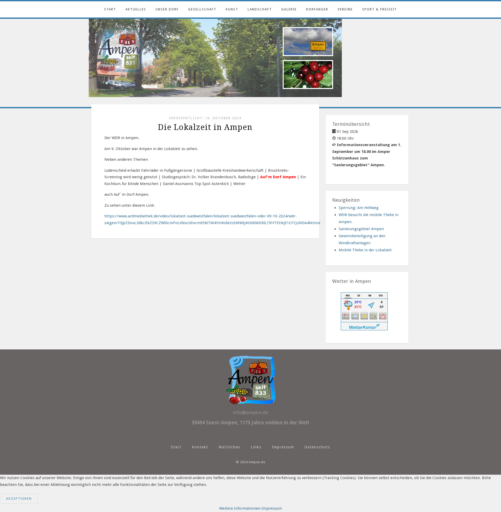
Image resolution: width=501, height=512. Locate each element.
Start (110, 9)
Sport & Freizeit (379, 9)
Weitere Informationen (239, 508)
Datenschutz (317, 447)
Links (256, 447)
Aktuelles (136, 9)
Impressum (283, 447)
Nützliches (229, 447)
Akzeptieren (19, 499)
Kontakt (200, 447)
